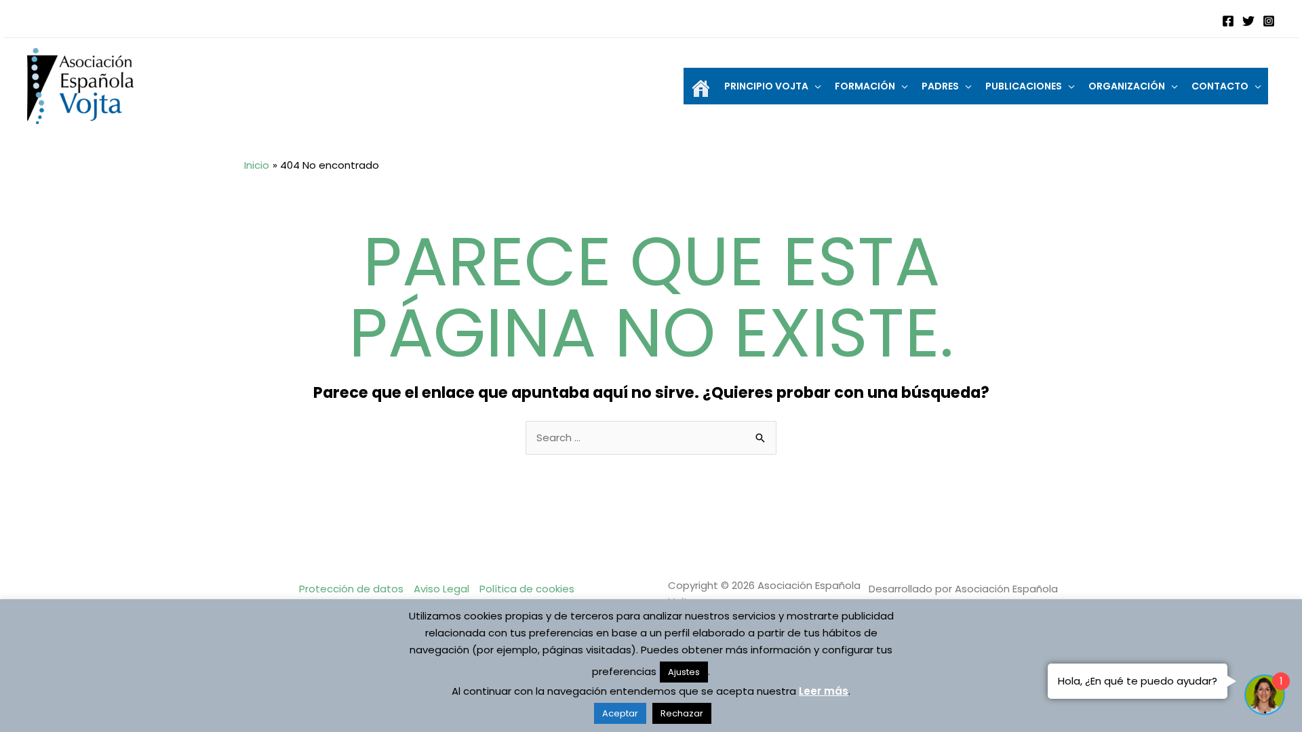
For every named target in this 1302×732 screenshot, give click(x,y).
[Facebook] (1228, 21)
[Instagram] (1269, 21)
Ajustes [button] (684, 672)
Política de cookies (526, 589)
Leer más (823, 691)
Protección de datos (351, 589)
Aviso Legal (441, 589)
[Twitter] (1248, 21)
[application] (814, 86)
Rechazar (681, 713)
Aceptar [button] (620, 713)
